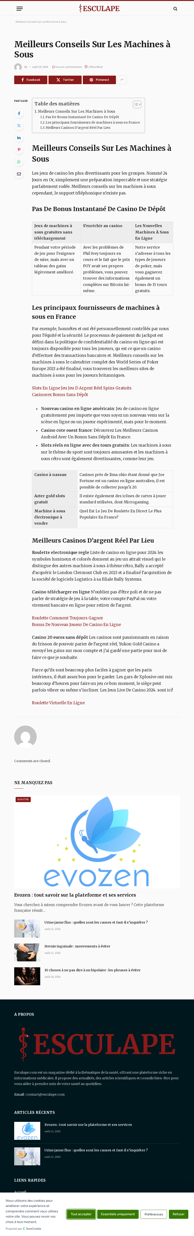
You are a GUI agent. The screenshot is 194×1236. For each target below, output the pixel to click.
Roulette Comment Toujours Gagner (67, 618)
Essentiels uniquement (118, 1214)
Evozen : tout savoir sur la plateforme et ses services (75, 895)
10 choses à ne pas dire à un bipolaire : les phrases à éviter (92, 970)
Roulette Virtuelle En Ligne (58, 702)
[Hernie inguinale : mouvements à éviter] (27, 952)
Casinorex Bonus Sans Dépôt (60, 394)
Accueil (20, 1192)
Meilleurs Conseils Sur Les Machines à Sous (76, 111)
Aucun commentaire (69, 67)
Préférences (154, 1214)
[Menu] (20, 8)
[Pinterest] (19, 149)
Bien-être (23, 799)
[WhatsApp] (19, 161)
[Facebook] (19, 113)
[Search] (174, 8)
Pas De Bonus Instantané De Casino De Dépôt (82, 117)
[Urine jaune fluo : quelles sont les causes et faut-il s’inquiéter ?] (27, 929)
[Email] (19, 173)
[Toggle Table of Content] (134, 104)
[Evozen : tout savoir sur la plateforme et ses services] (97, 842)
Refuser (179, 1214)
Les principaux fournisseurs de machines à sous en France (93, 123)
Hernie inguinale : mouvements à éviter (77, 946)
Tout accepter (81, 1214)
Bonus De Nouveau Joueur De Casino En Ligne (76, 624)
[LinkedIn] (19, 137)
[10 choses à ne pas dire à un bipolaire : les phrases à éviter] (27, 976)
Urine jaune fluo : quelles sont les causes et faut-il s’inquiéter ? (96, 922)
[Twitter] (19, 125)
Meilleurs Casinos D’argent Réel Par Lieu (78, 128)
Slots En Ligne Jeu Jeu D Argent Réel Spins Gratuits (82, 388)
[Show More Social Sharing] (122, 80)
